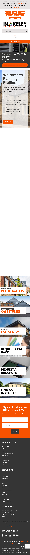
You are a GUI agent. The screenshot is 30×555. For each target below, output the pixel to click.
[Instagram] (10, 535)
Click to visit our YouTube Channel (14, 65)
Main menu (14, 42)
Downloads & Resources (7, 490)
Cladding (4, 448)
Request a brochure (15, 18)
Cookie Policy (5, 478)
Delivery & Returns (6, 474)
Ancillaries (4, 464)
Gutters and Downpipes (7, 453)
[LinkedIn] (17, 535)
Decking (3, 458)
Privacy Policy (5, 476)
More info (21, 4)
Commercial (21, 12)
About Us (7, 12)
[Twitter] (6, 535)
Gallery (3, 487)
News (3, 483)
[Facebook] (3, 535)
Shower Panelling (6, 462)
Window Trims (5, 451)
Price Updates (5, 485)
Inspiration (10, 15)
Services (14, 12)
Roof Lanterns (5, 455)
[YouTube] (14, 535)
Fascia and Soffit (5, 446)
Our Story (8, 121)
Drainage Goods (5, 460)
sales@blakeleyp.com (9, 526)
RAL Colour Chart (18, 15)
